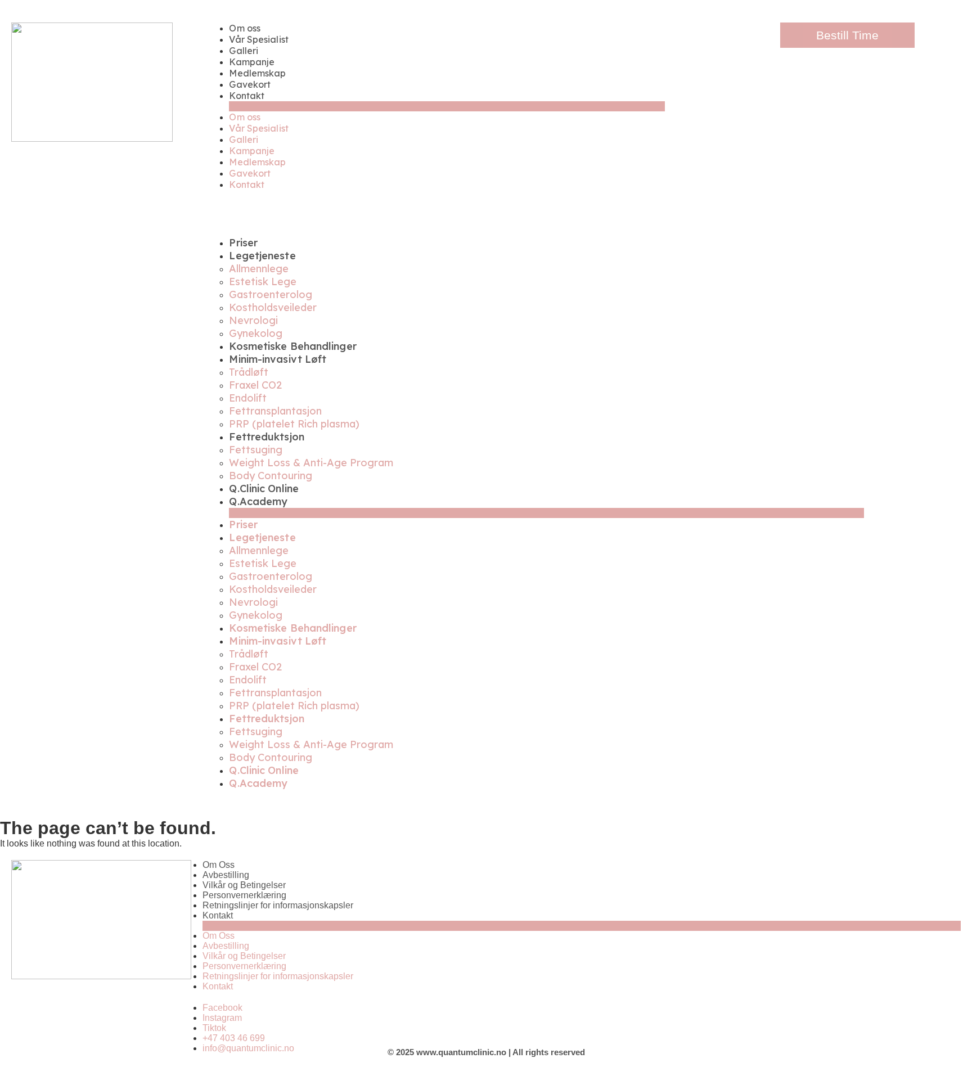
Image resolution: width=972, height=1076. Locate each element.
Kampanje (251, 61)
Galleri (243, 50)
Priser (243, 242)
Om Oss (218, 865)
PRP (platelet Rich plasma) (294, 423)
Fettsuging (255, 449)
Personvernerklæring (244, 895)
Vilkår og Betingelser (244, 885)
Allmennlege (259, 268)
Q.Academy (258, 501)
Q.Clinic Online (264, 488)
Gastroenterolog (270, 294)
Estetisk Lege (262, 281)
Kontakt (246, 95)
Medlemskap (257, 73)
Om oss (244, 28)
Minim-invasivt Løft (277, 359)
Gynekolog (255, 333)
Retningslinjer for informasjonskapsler (277, 905)
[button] (447, 106)
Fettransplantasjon (275, 410)
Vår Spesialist (258, 39)
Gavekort (250, 84)
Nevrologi (253, 320)
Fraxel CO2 (255, 385)
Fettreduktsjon (266, 436)
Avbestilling (225, 875)
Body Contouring (270, 475)
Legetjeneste (262, 255)
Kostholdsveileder (273, 307)
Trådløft (248, 372)
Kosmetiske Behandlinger (292, 346)
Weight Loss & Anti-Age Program (311, 462)
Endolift (248, 397)
